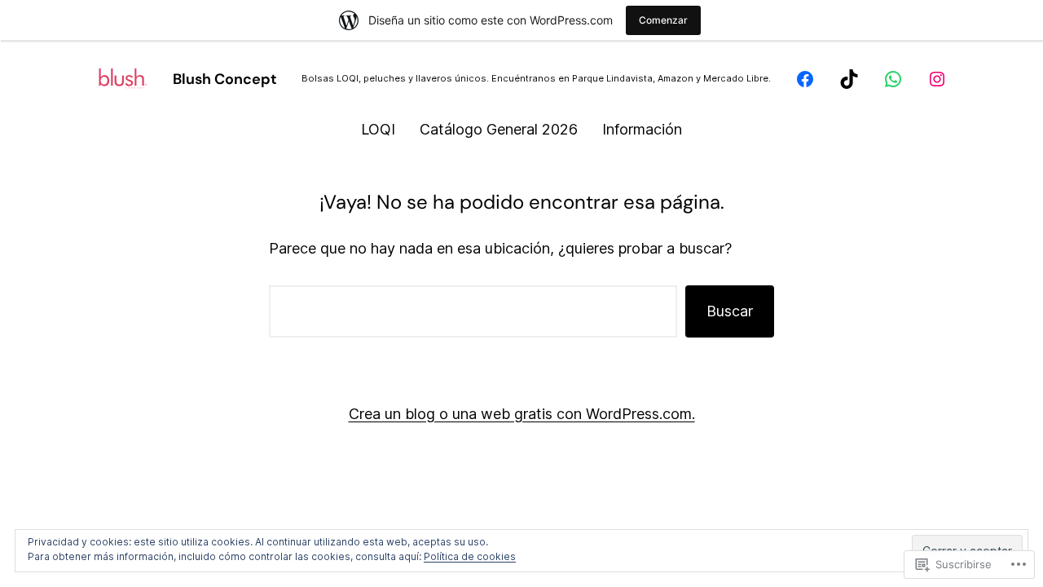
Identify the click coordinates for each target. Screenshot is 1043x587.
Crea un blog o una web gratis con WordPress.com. (522, 413)
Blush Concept (225, 79)
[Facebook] (805, 79)
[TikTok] (849, 79)
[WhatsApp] (893, 79)
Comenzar (663, 20)
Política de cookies (470, 556)
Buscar (729, 311)
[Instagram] (937, 79)
